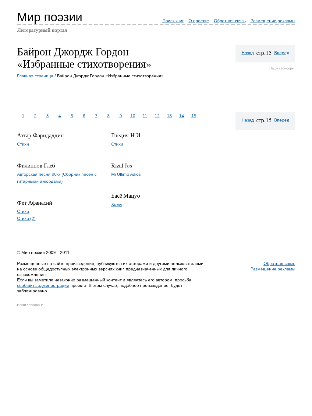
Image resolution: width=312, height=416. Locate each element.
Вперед (281, 52)
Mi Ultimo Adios (126, 174)
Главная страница (35, 75)
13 (169, 115)
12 (157, 115)
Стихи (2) (26, 218)
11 (145, 115)
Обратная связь (230, 20)
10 (132, 115)
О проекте (199, 20)
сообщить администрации (43, 285)
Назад (248, 52)
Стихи (23, 144)
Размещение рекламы (272, 20)
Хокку (116, 204)
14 (181, 115)
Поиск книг (173, 20)
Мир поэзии (49, 17)
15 (193, 115)
